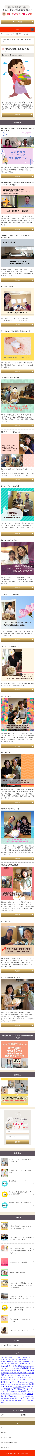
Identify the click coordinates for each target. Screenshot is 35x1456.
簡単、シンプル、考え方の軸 (21, 1396)
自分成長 (24, 1400)
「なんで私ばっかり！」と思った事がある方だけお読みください (21, 1238)
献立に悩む (24, 1393)
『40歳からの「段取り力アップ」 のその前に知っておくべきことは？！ (20, 1297)
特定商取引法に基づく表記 (9, 1442)
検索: (2, 1415)
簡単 (29, 1394)
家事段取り (23, 55)
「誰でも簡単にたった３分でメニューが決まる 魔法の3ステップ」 (21, 1227)
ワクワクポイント (11, 1368)
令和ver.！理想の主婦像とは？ (19, 1272)
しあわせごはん (16, 55)
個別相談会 (26, 1368)
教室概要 (3, 1432)
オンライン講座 (15, 1366)
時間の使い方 (18, 1386)
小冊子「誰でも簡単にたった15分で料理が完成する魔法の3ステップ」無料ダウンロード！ (21, 1251)
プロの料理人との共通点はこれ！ (19, 1330)
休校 (17, 1368)
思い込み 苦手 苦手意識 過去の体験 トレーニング (15, 1384)
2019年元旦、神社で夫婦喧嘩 (18, 1262)
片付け (25, 1391)
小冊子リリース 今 (16, 1377)
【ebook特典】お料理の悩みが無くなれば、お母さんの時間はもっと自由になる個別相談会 (21, 1285)
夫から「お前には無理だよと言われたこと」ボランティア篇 (21, 1309)
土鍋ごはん (21, 1370)
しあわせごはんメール (17, 1120)
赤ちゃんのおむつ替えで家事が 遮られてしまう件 (20, 1320)
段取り (9, 1391)
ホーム (3, 1428)
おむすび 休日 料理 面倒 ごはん (9, 1359)
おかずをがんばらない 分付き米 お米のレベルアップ (17, 1357)
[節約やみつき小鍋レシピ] (17, 4)
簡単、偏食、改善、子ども (15, 1400)
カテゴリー (4, 1345)
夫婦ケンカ (28, 1370)
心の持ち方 (13, 1381)
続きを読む (17, 114)
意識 (30, 1384)
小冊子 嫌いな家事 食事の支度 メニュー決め (15, 1375)
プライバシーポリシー (7, 1437)
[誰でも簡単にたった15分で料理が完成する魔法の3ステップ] (14, 1042)
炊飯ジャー (14, 1391)
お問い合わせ (5, 1447)
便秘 (19, 1368)
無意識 (20, 1391)
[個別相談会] (14, 1079)
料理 (11, 1386)
